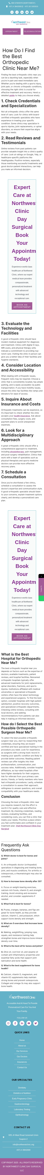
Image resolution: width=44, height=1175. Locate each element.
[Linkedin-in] (22, 12)
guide (12, 95)
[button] (5, 20)
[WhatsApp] (41, 598)
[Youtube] (27, 12)
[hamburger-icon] (38, 22)
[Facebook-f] (17, 12)
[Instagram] (12, 12)
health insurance (22, 416)
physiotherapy (17, 451)
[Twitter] (32, 12)
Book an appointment (22, 306)
